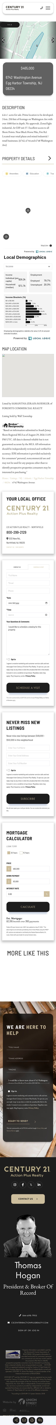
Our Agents (20, 547)
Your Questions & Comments (17, 621)
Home (5, 478)
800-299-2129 (16, 532)
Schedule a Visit (38, 567)
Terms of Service (11, 1131)
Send (18, 1122)
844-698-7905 (30, 1315)
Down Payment (12, 876)
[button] (4, 40)
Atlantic (28, 478)
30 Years (14, 853)
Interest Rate (12, 888)
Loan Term (11, 846)
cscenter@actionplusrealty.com (29, 1322)
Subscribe (28, 798)
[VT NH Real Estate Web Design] (28, 1402)
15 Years (26, 853)
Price (8, 863)
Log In (35, 1330)
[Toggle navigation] (48, 8)
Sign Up (22, 1330)
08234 (7, 482)
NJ (20, 478)
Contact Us (10, 547)
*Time (8, 609)
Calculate (28, 907)
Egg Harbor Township (44, 478)
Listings (13, 478)
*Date (8, 598)
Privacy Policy (30, 676)
